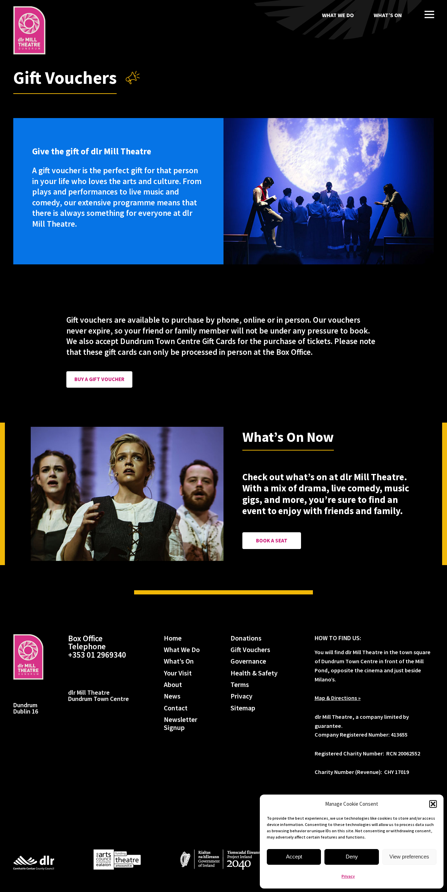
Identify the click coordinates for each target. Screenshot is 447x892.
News (172, 696)
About (173, 685)
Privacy (348, 876)
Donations (246, 638)
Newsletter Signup (180, 724)
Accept (294, 857)
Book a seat (271, 540)
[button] (433, 803)
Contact (176, 708)
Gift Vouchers (250, 650)
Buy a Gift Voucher (99, 379)
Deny (352, 857)
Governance (248, 661)
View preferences (409, 857)
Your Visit (178, 673)
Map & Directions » (338, 697)
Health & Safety (254, 673)
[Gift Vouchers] (29, 30)
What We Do (338, 15)
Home (173, 638)
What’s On (388, 15)
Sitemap (242, 708)
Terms (239, 685)
